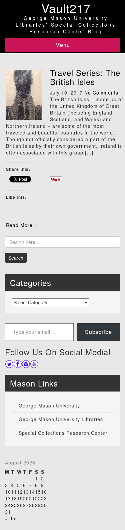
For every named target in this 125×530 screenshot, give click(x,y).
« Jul (11, 518)
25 (14, 505)
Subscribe (98, 332)
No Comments (101, 92)
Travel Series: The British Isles (85, 77)
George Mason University (49, 405)
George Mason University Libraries (61, 419)
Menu (62, 45)
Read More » (21, 225)
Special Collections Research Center (63, 432)
